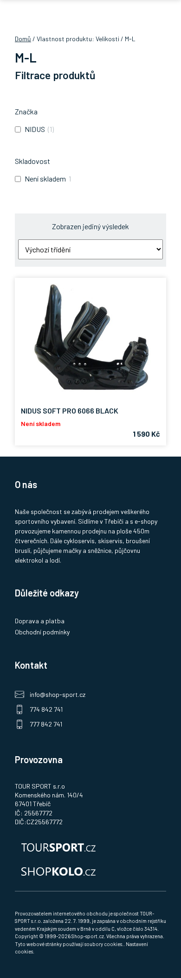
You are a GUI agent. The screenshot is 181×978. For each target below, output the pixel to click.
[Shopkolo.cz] (90, 871)
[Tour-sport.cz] (90, 846)
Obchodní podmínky (42, 632)
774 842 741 (46, 709)
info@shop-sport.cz (57, 694)
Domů (23, 39)
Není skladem (45, 178)
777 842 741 (46, 724)
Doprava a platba (40, 621)
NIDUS (35, 129)
